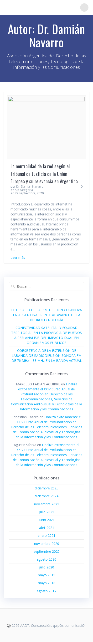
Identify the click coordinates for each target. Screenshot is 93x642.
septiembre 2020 (47, 551)
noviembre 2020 (46, 543)
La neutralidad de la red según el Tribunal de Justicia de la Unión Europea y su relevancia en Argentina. (44, 173)
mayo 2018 (46, 583)
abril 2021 (46, 527)
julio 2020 (46, 567)
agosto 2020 (46, 559)
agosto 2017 (46, 591)
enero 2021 (46, 535)
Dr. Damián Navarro (29, 186)
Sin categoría (24, 190)
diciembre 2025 (46, 488)
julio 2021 (46, 512)
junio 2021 (46, 520)
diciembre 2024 (46, 496)
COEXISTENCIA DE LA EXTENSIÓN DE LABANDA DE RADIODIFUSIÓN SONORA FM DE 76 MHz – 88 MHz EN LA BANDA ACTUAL (46, 355)
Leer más (17, 257)
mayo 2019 (46, 575)
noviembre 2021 (46, 504)
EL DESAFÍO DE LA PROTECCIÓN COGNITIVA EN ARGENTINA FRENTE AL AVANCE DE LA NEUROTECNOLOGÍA (46, 315)
